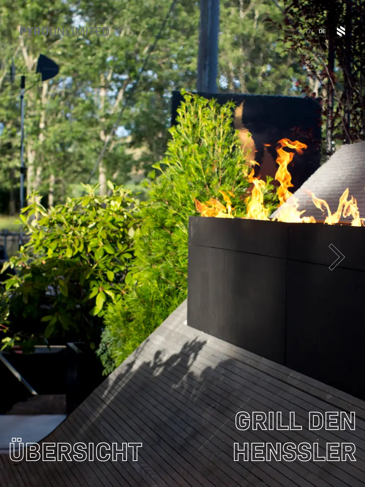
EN (309, 31)
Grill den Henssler (294, 436)
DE (322, 31)
